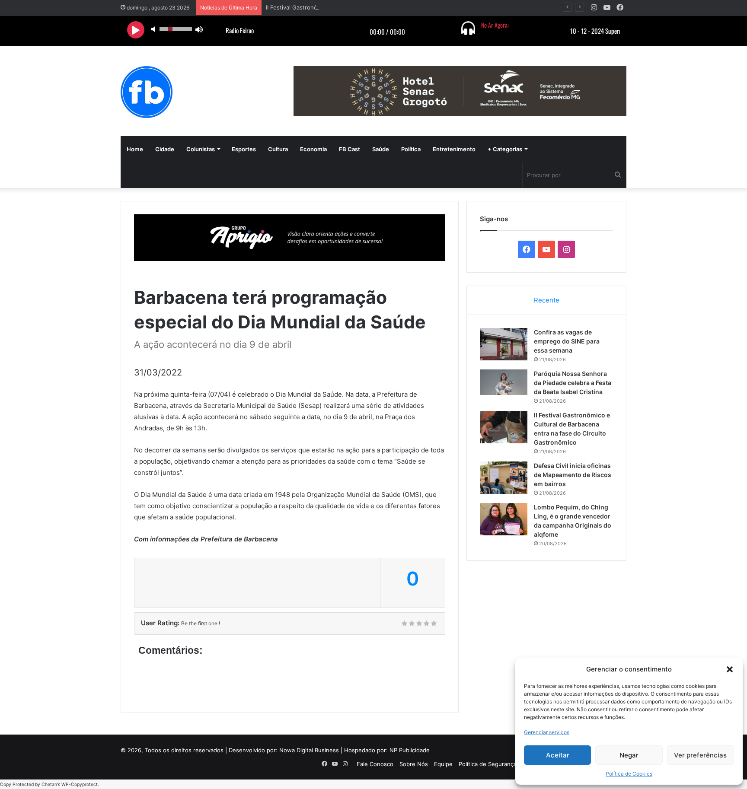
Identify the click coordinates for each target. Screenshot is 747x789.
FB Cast (349, 149)
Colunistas (200, 149)
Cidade (164, 149)
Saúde (380, 149)
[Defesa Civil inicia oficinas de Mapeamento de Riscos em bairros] (503, 477)
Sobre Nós (413, 763)
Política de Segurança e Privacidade (506, 763)
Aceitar (557, 755)
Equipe (443, 763)
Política (411, 149)
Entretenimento (454, 149)
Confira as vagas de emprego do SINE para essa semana (567, 341)
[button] (729, 669)
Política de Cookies (629, 773)
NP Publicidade (409, 750)
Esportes (244, 149)
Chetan (49, 784)
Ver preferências (700, 755)
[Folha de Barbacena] (146, 92)
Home (135, 149)
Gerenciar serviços (546, 732)
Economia (313, 149)
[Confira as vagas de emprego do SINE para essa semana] (503, 344)
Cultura (278, 149)
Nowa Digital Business (309, 750)
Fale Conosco (375, 763)
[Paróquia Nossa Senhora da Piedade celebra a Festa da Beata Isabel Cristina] (503, 382)
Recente (546, 300)
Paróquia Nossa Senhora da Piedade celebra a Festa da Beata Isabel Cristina (572, 382)
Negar (628, 755)
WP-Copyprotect (79, 784)
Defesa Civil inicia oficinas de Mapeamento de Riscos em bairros (572, 474)
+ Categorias (505, 149)
